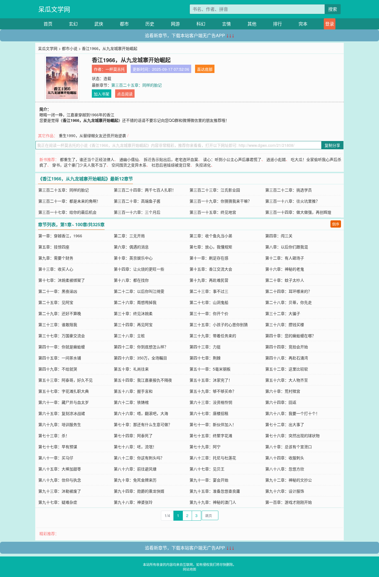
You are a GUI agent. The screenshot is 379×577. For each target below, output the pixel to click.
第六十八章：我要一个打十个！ (292, 413)
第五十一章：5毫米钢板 (210, 369)
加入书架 (101, 94)
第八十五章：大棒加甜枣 (59, 469)
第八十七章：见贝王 (207, 469)
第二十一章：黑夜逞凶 (57, 291)
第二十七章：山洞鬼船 (209, 302)
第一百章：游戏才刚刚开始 (288, 502)
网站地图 (189, 569)
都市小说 (69, 48)
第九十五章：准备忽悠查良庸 (215, 491)
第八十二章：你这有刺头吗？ (139, 457)
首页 (48, 24)
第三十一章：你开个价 (209, 313)
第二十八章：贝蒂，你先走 (288, 302)
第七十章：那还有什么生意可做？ (143, 424)
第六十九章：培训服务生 (59, 424)
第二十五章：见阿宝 (55, 302)
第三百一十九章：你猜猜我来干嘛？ (221, 201)
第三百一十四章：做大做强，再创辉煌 (298, 212)
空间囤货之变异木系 (129, 165)
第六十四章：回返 (280, 402)
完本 (303, 24)
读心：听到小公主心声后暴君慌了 (232, 159)
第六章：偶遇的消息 (131, 247)
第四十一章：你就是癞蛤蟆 (61, 346)
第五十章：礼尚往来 (131, 369)
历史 (149, 24)
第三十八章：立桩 (129, 335)
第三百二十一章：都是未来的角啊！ (69, 201)
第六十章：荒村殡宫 (282, 391)
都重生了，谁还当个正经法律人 (87, 159)
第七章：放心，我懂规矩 (211, 247)
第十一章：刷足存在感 (209, 258)
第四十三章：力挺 (205, 346)
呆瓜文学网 (54, 9)
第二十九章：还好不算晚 (59, 313)
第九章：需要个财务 (55, 258)
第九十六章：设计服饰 (284, 491)
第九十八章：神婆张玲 (133, 502)
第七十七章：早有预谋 (57, 446)
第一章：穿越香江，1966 (60, 235)
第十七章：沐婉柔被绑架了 (61, 280)
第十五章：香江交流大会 (211, 269)
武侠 (98, 24)
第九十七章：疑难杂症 (57, 502)
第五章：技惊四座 (53, 247)
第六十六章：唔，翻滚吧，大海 (141, 413)
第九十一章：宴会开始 (209, 480)
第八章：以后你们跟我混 (286, 247)
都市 (124, 24)
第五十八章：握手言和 (133, 391)
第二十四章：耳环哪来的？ (288, 291)
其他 (251, 24)
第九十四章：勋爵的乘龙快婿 (139, 491)
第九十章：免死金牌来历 (135, 480)
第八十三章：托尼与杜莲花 (213, 457)
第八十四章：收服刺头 (284, 457)
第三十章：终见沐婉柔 (133, 313)
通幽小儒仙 (129, 159)
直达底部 (205, 69)
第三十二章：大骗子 (282, 313)
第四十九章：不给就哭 (57, 369)
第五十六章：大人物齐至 (286, 380)
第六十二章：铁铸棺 (131, 402)
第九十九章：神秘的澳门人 (213, 502)
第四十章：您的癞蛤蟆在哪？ (290, 335)
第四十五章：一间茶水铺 (59, 358)
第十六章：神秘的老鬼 (284, 269)
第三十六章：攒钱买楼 (284, 324)
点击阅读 (125, 94)
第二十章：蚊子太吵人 (284, 280)
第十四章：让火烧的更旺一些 (139, 269)
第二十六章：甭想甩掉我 (135, 302)
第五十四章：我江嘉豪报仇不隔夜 (143, 380)
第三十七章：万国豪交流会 (61, 335)
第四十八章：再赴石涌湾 (286, 358)
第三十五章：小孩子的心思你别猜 (219, 324)
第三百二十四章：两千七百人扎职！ (145, 190)
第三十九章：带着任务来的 (213, 335)
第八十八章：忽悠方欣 (284, 469)
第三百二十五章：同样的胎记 (136, 85)
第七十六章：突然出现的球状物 (292, 435)
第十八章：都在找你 (131, 280)
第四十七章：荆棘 (205, 358)
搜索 (332, 9)
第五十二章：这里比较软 (286, 369)
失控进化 (203, 165)
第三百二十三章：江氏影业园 (215, 190)
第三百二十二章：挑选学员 (288, 190)
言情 (226, 24)
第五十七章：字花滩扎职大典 (63, 391)
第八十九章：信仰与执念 (59, 480)
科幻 (200, 24)
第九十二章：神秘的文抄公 (288, 480)
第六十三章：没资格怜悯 (211, 402)
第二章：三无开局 (129, 235)
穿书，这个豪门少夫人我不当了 (79, 165)
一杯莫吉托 (115, 69)
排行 (277, 24)
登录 (329, 24)
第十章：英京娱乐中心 (133, 258)
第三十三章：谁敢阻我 (57, 324)
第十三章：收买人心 (55, 269)
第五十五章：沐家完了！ (211, 380)
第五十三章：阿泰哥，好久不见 (65, 380)
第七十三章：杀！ (53, 435)
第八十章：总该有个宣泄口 (288, 446)
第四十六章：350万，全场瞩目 (140, 358)
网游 (175, 24)
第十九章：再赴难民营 (209, 280)
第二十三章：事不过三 (209, 291)
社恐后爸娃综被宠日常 (170, 165)
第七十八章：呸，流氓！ (135, 446)
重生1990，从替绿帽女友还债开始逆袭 (92, 135)
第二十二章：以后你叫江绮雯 (139, 291)
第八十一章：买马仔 (55, 457)
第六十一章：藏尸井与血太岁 (63, 402)
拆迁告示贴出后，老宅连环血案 (171, 159)
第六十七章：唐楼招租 (209, 413)
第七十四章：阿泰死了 (133, 435)
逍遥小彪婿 (276, 159)
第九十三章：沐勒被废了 (59, 491)
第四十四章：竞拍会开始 (286, 346)
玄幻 (73, 24)
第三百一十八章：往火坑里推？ (292, 201)
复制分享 (332, 145)
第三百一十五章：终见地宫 (213, 212)
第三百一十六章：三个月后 (137, 212)
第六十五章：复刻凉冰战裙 (61, 413)
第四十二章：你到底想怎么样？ (141, 346)
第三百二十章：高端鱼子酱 (137, 201)
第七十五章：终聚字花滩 (211, 435)
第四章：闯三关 (278, 235)
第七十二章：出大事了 (284, 424)
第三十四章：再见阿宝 (133, 324)
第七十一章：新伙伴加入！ (213, 424)
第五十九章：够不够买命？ (213, 391)
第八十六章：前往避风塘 (135, 469)
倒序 (335, 223)
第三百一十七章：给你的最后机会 (67, 212)
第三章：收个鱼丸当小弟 (211, 235)
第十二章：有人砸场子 (284, 258)
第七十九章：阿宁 (205, 446)
